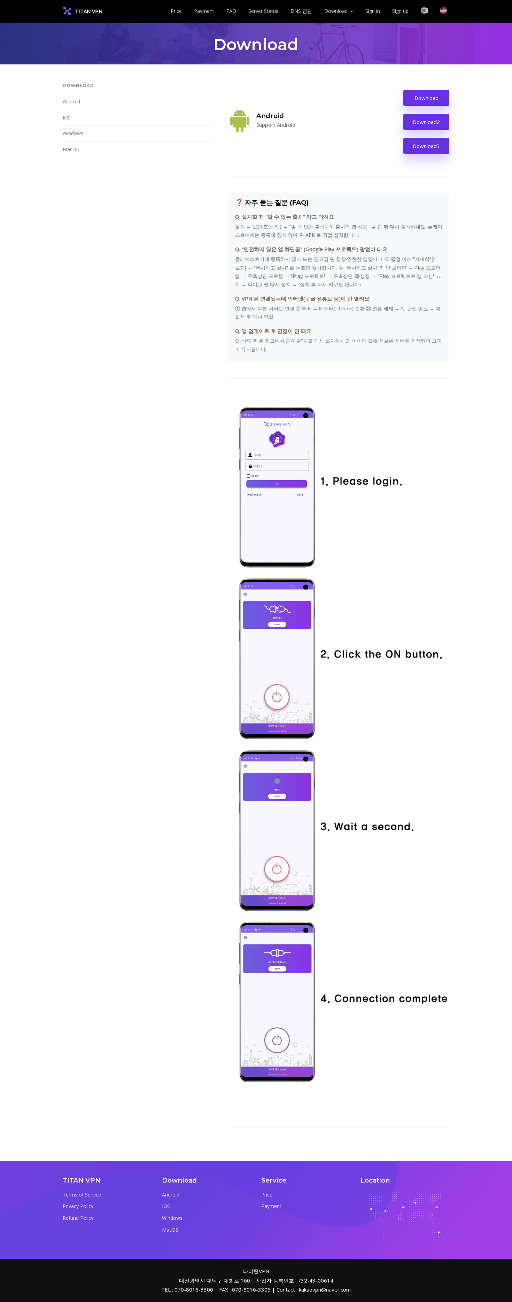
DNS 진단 (301, 11)
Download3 (426, 145)
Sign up (400, 11)
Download (426, 97)
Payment (204, 11)
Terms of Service (82, 1194)
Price (176, 11)
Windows (73, 133)
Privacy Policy (78, 1206)
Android (71, 101)
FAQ (231, 11)
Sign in (372, 11)
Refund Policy (78, 1218)
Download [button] (336, 11)
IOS (67, 117)
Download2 (426, 121)
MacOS (71, 149)
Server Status (263, 11)
